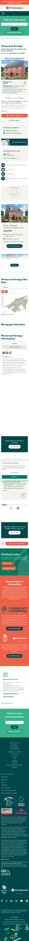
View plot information (14, 246)
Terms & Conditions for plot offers (9, 793)
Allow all (14, 477)
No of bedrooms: (14, 194)
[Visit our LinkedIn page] (11, 901)
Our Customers (14, 754)
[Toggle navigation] (3, 13)
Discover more (14, 447)
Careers (14, 758)
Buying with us (14, 745)
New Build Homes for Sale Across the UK (14, 919)
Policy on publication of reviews (8, 790)
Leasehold (14, 761)
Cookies (3, 782)
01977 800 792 (16, 120)
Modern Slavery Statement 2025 (14, 765)
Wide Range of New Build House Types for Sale (14, 924)
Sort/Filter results (14, 188)
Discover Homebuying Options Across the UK (15, 922)
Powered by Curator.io (7, 703)
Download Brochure (8, 568)
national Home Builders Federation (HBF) (11, 863)
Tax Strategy (4, 785)
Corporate (14, 756)
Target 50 (14, 763)
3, (13, 196)
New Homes (9, 38)
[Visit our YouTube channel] (21, 901)
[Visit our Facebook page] (2, 901)
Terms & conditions (5, 788)
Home (2, 38)
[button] (3, 69)
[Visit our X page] (7, 901)
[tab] (3, 352)
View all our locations (14, 731)
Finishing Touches (14, 747)
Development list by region (14, 32)
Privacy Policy (4, 777)
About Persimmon (14, 749)
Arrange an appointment (16, 115)
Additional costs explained (14, 752)
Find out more (7, 563)
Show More (14, 265)
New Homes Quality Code (7, 774)
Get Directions (14, 347)
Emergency (14, 767)
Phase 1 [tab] (6, 287)
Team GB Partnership (14, 656)
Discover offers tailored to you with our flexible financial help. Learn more (14, 2)
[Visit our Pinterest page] (27, 901)
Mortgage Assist (7, 86)
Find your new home (14, 743)
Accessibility (4, 779)
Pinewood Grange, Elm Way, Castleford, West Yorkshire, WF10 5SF (13, 50)
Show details (14, 473)
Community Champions (14, 629)
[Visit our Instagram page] (16, 901)
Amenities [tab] (14, 343)
